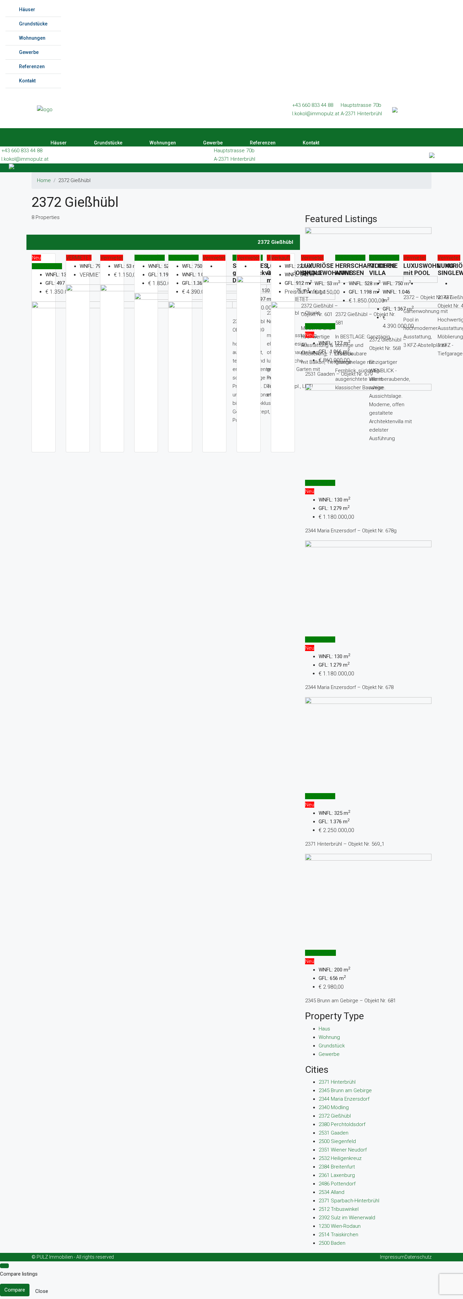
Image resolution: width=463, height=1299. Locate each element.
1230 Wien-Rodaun (340, 1226)
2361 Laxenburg (337, 1175)
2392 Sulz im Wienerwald (347, 1218)
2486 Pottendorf (337, 1184)
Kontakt (27, 80)
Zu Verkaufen (47, 266)
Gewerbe (29, 52)
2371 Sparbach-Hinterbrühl (349, 1201)
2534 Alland (331, 1192)
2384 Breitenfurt (337, 1167)
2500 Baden (332, 1243)
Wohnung (329, 1037)
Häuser (27, 9)
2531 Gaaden (333, 1133)
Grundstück (332, 1046)
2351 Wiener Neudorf (343, 1150)
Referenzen (32, 66)
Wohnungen (32, 38)
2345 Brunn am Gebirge (345, 1090)
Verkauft (280, 258)
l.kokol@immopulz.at (315, 114)
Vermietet (111, 258)
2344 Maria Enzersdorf (344, 1099)
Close (41, 1291)
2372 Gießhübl (335, 1116)
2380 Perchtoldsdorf (342, 1124)
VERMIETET (79, 258)
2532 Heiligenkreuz (340, 1158)
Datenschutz (418, 1257)
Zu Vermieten (320, 953)
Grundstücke (33, 23)
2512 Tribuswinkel (339, 1209)
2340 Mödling (334, 1107)
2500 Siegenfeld (337, 1141)
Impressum (392, 1257)
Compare (14, 1290)
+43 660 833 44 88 (312, 105)
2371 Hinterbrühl (337, 1082)
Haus (324, 1029)
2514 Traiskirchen (338, 1235)
